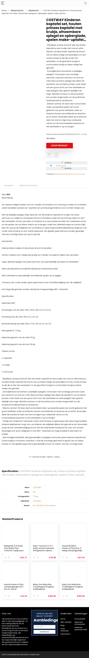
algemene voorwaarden (79, 623)
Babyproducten (17, 10)
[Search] (85, 3)
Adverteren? (65, 634)
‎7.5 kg (35, 496)
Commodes (80, 174)
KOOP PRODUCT (59, 145)
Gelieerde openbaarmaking (81, 628)
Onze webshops (64, 629)
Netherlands (61, 165)
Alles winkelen (66, 622)
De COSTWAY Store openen (44, 505)
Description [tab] (9, 185)
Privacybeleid (79, 619)
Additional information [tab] (28, 185)
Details (82, 134)
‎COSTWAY (37, 487)
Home (4, 10)
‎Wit (34, 492)
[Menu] (3, 3)
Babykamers (34, 10)
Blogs (62, 625)
